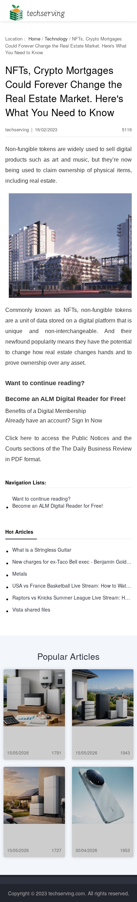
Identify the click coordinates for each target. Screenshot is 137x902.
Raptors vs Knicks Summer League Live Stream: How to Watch (72, 597)
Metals (19, 573)
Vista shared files (31, 609)
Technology (56, 38)
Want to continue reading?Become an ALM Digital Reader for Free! (57, 502)
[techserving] (36, 10)
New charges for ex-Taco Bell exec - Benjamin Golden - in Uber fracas (72, 561)
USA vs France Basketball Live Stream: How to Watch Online (72, 585)
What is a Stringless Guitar (41, 549)
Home (34, 38)
